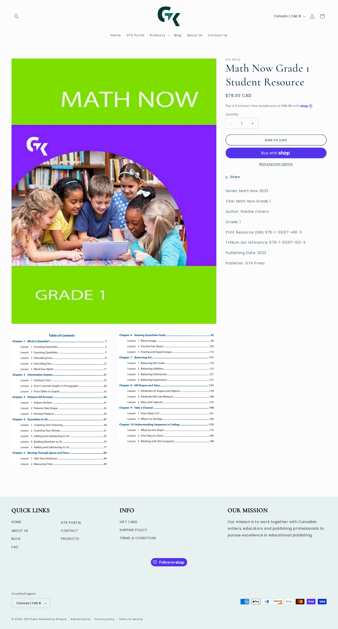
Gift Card (128, 522)
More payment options (276, 164)
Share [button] (235, 177)
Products (70, 539)
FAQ (14, 547)
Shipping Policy (133, 530)
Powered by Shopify (53, 619)
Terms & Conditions (138, 538)
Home (16, 522)
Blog (15, 539)
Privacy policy (105, 619)
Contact (69, 531)
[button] (16, 16)
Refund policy (80, 619)
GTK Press (31, 619)
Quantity (232, 114)
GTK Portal (71, 523)
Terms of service (131, 619)
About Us (19, 531)
